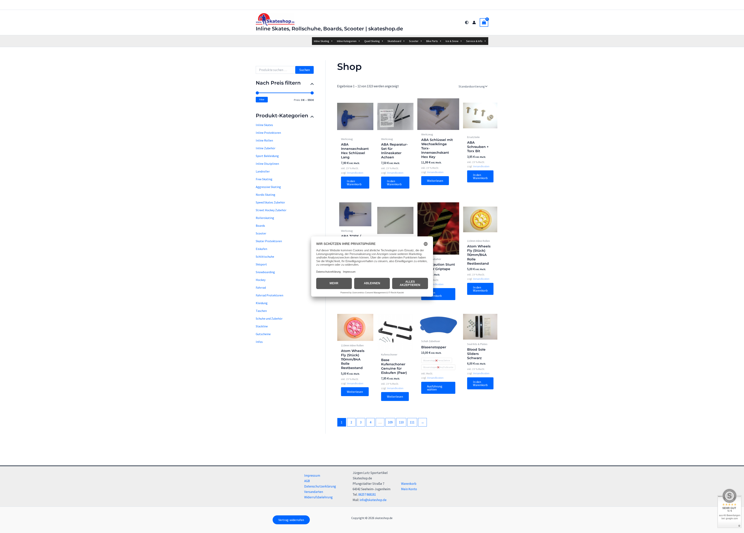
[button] (291, 519)
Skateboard (394, 41)
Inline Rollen (264, 140)
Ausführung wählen (434, 387)
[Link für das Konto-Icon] (474, 22)
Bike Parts (432, 41)
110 (401, 422)
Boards (260, 225)
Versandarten (313, 492)
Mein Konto (409, 489)
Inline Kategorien (346, 41)
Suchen (304, 70)
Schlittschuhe (265, 256)
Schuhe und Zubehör (269, 318)
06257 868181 (367, 494)
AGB (307, 481)
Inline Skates (264, 125)
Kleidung (262, 303)
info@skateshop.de (373, 500)
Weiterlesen (435, 181)
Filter (261, 99)
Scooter (413, 41)
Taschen (261, 311)
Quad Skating (372, 41)
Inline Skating (321, 41)
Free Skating (264, 179)
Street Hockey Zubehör (271, 210)
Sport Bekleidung (267, 156)
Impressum (312, 475)
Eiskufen (261, 249)
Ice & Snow (452, 41)
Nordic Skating (265, 195)
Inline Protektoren (268, 133)
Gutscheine (263, 334)
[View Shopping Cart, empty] (484, 22)
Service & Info (474, 41)
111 (412, 422)
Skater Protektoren (269, 241)
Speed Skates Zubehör (270, 202)
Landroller (263, 171)
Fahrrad (261, 287)
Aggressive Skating (268, 187)
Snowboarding (265, 272)
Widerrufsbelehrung (318, 497)
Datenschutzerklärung (320, 486)
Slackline (262, 326)
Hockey (260, 280)
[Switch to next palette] (466, 22)
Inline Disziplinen (267, 164)
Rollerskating (265, 218)
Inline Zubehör (265, 148)
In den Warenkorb (354, 182)
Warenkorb (408, 484)
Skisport (261, 264)
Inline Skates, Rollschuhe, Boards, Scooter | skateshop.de (329, 29)
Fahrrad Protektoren (269, 295)
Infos (259, 342)
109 (390, 422)
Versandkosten (355, 172)
